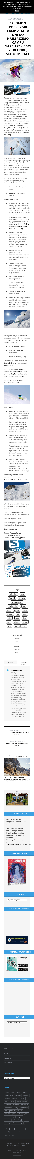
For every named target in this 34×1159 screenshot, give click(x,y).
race (6, 1117)
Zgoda (17, 10)
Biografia (10, 662)
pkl (6, 1111)
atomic (18, 1092)
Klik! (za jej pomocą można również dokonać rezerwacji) (19, 226)
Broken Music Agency (16, 376)
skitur (25, 614)
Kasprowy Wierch (21, 1102)
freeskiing (15, 1099)
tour (24, 618)
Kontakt (8, 1063)
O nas (7, 1053)
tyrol (16, 1129)
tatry (6, 1129)
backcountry (9, 1095)
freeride (22, 598)
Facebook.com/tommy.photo (15, 538)
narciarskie (24, 1105)
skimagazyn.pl (9, 1123)
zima (9, 626)
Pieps (6, 376)
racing (16, 610)
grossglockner (17, 602)
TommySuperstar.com (12, 535)
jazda (23, 606)
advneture (13, 594)
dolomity (25, 1095)
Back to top (16, 1154)
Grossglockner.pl (10, 363)
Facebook (17, 638)
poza (8, 610)
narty (16, 1108)
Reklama (8, 1058)
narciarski (16, 1105)
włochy (13, 1132)
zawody (7, 1135)
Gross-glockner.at (10, 529)
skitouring (19, 1123)
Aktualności (12, 20)
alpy (12, 1092)
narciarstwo (8, 1108)
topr (11, 1129)
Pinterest (17, 644)
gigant (22, 1099)
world (7, 1132)
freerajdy (12, 598)
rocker (25, 610)
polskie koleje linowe (15, 1111)
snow (17, 618)
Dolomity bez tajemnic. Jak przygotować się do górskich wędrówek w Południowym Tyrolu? (17, 780)
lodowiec (8, 1105)
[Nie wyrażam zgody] (32, 7)
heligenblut (13, 606)
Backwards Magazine (11, 382)
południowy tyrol (23, 1114)
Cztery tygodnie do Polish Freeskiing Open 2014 (17, 732)
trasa (8, 622)
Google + (17, 646)
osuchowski (24, 1108)
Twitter (17, 641)
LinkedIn (17, 649)
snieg (10, 618)
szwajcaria (20, 1126)
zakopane (21, 1132)
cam (22, 594)
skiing (18, 1120)
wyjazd (25, 622)
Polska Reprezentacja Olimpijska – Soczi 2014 (17, 743)
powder (7, 1114)
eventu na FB (8, 365)
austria (25, 1092)
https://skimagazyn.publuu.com (18, 844)
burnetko (18, 1095)
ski (18, 614)
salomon (10, 614)
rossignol (19, 1117)
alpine (7, 1092)
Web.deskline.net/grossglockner (15, 479)
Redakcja (8, 1048)
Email (17, 652)
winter (16, 622)
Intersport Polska (15, 372)
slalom (7, 1126)
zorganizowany (20, 626)
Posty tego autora (23, 663)
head (6, 1102)
